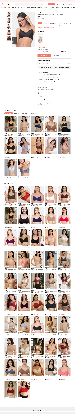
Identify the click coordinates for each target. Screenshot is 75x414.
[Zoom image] (23, 29)
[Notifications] (57, 4)
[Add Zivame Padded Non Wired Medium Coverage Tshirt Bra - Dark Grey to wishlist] (29, 160)
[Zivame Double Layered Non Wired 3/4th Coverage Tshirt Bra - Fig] (64, 194)
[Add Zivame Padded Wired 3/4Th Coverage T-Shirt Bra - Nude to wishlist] (16, 252)
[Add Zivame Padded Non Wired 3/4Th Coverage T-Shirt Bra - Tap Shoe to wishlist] (29, 230)
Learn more (40, 27)
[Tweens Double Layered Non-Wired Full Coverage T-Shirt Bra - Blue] (37, 215)
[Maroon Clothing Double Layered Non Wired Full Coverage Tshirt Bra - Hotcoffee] (11, 194)
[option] (9, 14)
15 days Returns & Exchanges (63, 67)
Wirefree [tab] (45, 23)
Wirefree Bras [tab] (24, 113)
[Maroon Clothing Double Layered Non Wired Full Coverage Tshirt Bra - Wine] (24, 302)
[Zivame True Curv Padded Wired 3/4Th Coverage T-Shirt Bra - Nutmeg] (51, 124)
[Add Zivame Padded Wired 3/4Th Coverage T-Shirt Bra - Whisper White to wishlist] (69, 230)
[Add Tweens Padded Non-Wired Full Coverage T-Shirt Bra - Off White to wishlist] (56, 187)
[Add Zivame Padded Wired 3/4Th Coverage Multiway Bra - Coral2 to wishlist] (29, 252)
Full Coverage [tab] (52, 23)
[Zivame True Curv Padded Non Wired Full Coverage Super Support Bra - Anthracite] (11, 145)
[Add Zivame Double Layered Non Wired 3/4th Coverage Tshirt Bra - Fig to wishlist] (69, 187)
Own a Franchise (69, 0)
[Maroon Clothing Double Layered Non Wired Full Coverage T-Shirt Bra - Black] (24, 215)
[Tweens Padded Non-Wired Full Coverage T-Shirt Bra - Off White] (51, 194)
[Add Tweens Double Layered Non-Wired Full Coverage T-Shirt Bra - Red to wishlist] (16, 230)
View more (40, 83)
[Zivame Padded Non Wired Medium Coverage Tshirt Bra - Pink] (64, 145)
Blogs (40, 0)
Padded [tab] (40, 23)
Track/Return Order (45, 0)
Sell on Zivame (62, 0)
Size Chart (46, 51)
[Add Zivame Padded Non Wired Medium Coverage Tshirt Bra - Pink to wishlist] (69, 138)
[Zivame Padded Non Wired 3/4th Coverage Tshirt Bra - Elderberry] (24, 145)
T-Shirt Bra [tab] (59, 23)
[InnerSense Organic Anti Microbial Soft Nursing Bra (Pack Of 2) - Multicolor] (37, 237)
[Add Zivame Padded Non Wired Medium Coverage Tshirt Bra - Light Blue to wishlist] (16, 160)
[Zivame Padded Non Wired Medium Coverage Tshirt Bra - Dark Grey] (24, 167)
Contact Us (52, 0)
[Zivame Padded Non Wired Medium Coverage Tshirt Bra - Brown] (37, 145)
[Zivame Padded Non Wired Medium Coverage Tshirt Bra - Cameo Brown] (51, 145)
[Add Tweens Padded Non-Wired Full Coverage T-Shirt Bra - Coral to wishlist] (69, 361)
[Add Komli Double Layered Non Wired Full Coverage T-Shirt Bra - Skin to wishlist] (69, 404)
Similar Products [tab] (8, 113)
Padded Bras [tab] (16, 113)
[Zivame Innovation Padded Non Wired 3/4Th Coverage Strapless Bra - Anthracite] (64, 124)
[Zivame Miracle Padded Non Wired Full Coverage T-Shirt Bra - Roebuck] (24, 124)
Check (68, 63)
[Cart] (64, 4)
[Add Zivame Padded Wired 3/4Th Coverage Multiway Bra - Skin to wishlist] (56, 317)
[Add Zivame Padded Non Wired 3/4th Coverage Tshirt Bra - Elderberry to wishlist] (29, 138)
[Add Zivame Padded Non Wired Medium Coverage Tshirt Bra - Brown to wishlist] (42, 138)
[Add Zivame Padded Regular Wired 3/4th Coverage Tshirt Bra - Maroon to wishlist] (16, 295)
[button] (42, 4)
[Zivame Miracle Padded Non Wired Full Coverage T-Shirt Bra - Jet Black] (11, 124)
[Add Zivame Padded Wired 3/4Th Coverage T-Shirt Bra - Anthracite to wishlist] (56, 404)
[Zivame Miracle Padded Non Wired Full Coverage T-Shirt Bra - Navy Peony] (37, 124)
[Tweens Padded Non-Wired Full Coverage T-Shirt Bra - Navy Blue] (37, 194)
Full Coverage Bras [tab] (32, 113)
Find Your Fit (63, 51)
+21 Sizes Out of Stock (42, 47)
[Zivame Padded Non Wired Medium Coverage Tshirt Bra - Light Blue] (11, 167)
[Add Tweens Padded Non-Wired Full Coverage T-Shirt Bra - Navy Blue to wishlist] (42, 187)
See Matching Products (49, 27)
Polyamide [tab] (65, 23)
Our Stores (57, 0)
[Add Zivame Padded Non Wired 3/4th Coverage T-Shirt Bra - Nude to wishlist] (56, 252)
